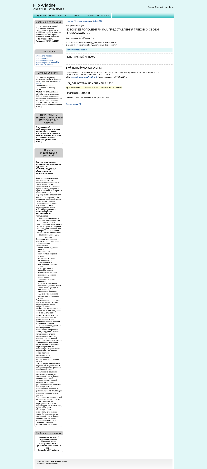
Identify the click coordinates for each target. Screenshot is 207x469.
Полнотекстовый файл (76, 50)
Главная (69, 21)
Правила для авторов (97, 15)
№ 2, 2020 (97, 21)
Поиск (76, 15)
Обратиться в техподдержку (47, 464)
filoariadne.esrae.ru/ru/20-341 (84, 77)
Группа (47, 60)
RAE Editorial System (59, 462)
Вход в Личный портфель (160, 7)
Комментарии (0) (74, 104)
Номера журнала (58, 15)
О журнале (40, 15)
